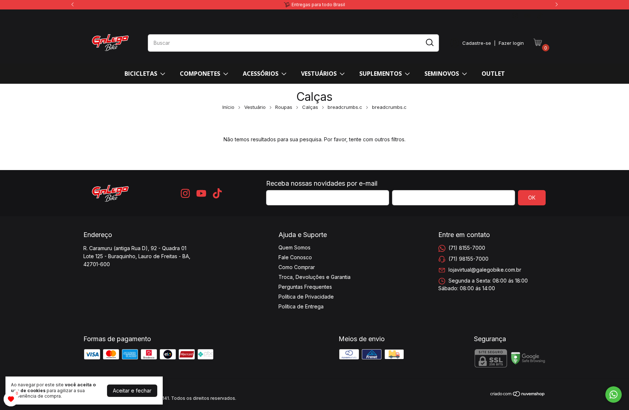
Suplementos (380, 74)
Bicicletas (140, 74)
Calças (310, 107)
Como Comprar (296, 267)
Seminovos (441, 74)
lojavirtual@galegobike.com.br (484, 270)
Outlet (493, 74)
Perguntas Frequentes (305, 287)
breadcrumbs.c (345, 107)
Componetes (200, 74)
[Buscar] (429, 43)
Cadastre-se (476, 43)
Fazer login (511, 43)
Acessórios (260, 74)
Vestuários (319, 74)
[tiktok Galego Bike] (540, 15)
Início (228, 107)
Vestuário (255, 107)
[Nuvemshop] (518, 395)
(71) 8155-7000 (466, 248)
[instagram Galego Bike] (515, 15)
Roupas (283, 107)
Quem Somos (294, 247)
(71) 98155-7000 (468, 259)
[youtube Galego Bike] (527, 15)
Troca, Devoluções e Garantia (314, 277)
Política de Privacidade (306, 296)
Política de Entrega (301, 306)
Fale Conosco (295, 257)
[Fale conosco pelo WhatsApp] (613, 394)
